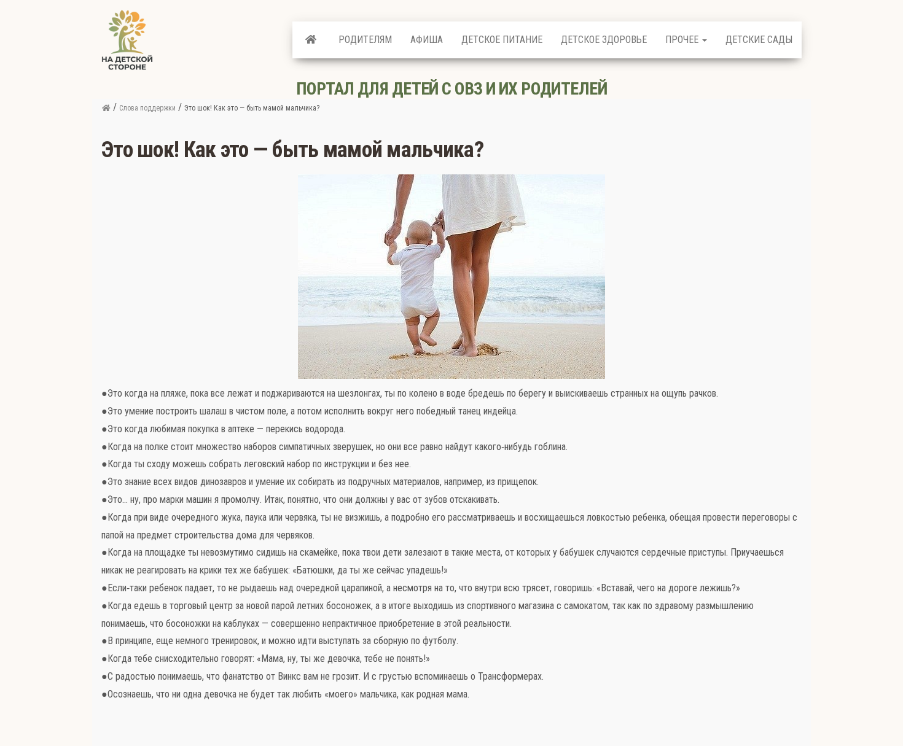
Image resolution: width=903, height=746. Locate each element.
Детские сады (758, 39)
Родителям (365, 39)
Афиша (426, 39)
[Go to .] (106, 108)
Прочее (683, 39)
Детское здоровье (604, 39)
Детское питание (501, 39)
